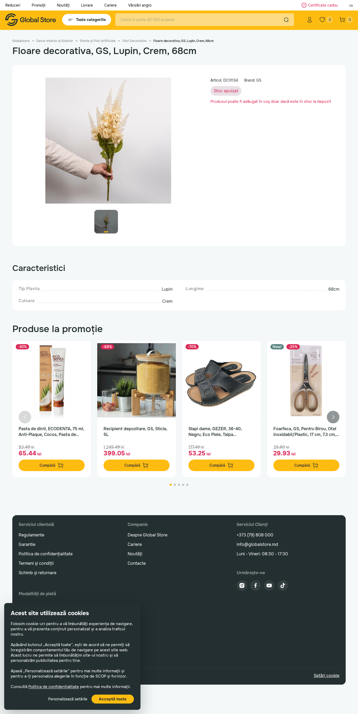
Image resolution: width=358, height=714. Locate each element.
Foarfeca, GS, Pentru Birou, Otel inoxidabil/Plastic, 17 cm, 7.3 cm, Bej (304, 432)
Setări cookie (326, 675)
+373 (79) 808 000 (255, 535)
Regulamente (31, 535)
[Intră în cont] (310, 20)
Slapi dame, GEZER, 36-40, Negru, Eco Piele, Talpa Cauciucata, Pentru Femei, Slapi (219, 432)
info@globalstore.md (257, 544)
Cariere (110, 5)
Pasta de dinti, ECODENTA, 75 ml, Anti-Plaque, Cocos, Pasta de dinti (51, 432)
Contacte (137, 563)
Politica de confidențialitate (53, 686)
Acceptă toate (113, 699)
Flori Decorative (134, 41)
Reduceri (12, 5)
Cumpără (47, 465)
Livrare (87, 5)
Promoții (38, 5)
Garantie (27, 544)
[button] (333, 417)
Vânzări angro (139, 5)
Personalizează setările (67, 699)
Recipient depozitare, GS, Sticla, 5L (135, 431)
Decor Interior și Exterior (54, 41)
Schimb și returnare (37, 573)
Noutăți (63, 5)
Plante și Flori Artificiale (98, 41)
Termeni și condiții (36, 563)
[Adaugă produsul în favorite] (81, 350)
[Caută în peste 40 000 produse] (286, 19)
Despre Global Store (147, 535)
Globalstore (21, 41)
